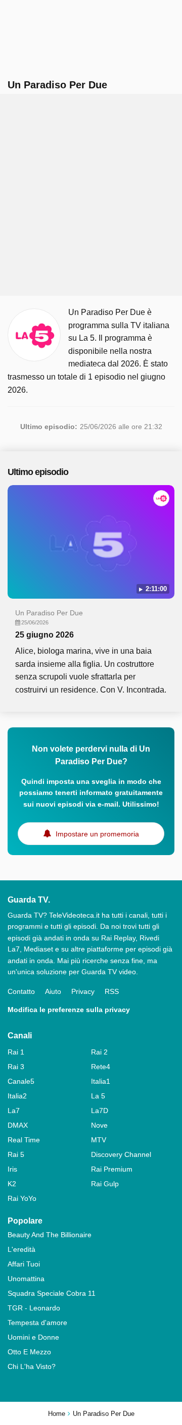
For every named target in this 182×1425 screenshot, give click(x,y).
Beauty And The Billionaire (50, 1235)
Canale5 (21, 1081)
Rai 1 (16, 1052)
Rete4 (100, 1067)
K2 (12, 1184)
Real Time (24, 1140)
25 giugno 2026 (44, 634)
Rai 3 (16, 1067)
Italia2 (17, 1096)
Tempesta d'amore (37, 1322)
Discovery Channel (121, 1154)
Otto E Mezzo (29, 1352)
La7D (99, 1110)
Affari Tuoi (24, 1264)
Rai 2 (99, 1052)
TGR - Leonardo (34, 1308)
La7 (14, 1110)
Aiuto (53, 991)
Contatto (21, 991)
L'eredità (21, 1249)
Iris (12, 1169)
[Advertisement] (91, 195)
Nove (99, 1125)
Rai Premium (111, 1169)
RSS (112, 991)
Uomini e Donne (33, 1337)
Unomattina (26, 1279)
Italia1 (100, 1081)
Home (56, 1413)
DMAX (18, 1125)
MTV (98, 1140)
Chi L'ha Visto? (32, 1366)
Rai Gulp (105, 1184)
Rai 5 (16, 1154)
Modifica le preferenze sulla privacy (69, 1010)
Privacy (83, 991)
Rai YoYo (22, 1198)
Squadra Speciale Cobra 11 (52, 1293)
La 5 (98, 1096)
